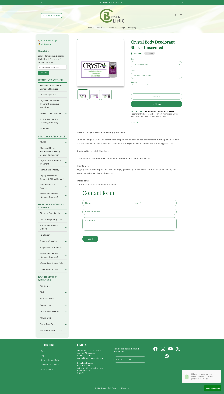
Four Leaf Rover (47, 298)
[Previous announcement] (41, 2)
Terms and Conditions (50, 365)
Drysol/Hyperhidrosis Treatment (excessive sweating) (50, 103)
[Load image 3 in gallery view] (106, 95)
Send (90, 239)
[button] (51, 15)
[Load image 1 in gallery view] (83, 95)
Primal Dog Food (47, 324)
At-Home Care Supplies (50, 213)
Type (133, 71)
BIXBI (42, 292)
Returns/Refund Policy (50, 360)
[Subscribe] (130, 359)
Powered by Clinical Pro (120, 388)
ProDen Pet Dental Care (51, 330)
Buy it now (156, 104)
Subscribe (43, 73)
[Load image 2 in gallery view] (94, 95)
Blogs (43, 351)
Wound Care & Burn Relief (52, 263)
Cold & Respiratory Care (51, 219)
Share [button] (135, 122)
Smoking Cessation (48, 241)
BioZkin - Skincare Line (50, 113)
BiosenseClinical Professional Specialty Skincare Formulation (50, 151)
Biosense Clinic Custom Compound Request (51, 87)
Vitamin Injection (47, 94)
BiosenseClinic (106, 388)
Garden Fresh (46, 305)
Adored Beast (46, 286)
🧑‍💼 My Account (44, 44)
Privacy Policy (47, 369)
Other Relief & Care (49, 269)
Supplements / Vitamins (51, 247)
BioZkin (43, 142)
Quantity (134, 82)
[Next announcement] (182, 2)
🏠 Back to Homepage (47, 40)
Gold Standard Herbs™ (50, 311)
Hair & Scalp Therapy (49, 170)
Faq (42, 355)
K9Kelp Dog (45, 318)
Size (132, 59)
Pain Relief (45, 128)
